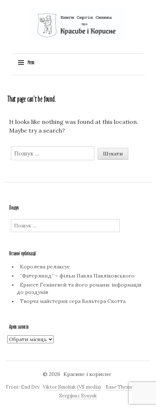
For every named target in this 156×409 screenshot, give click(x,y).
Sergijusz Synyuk (78, 396)
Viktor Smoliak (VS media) (72, 387)
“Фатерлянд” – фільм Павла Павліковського (77, 275)
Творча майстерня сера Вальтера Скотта (73, 301)
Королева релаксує (45, 266)
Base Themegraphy (127, 387)
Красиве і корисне (87, 374)
